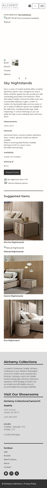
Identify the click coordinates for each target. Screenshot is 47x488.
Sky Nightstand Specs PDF (17, 179)
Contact (7, 467)
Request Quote (12, 172)
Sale (6, 451)
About (6, 463)
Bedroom (13, 15)
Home (6, 15)
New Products (10, 459)
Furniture (8, 448)
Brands (7, 455)
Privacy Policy (30, 483)
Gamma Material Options (18, 183)
